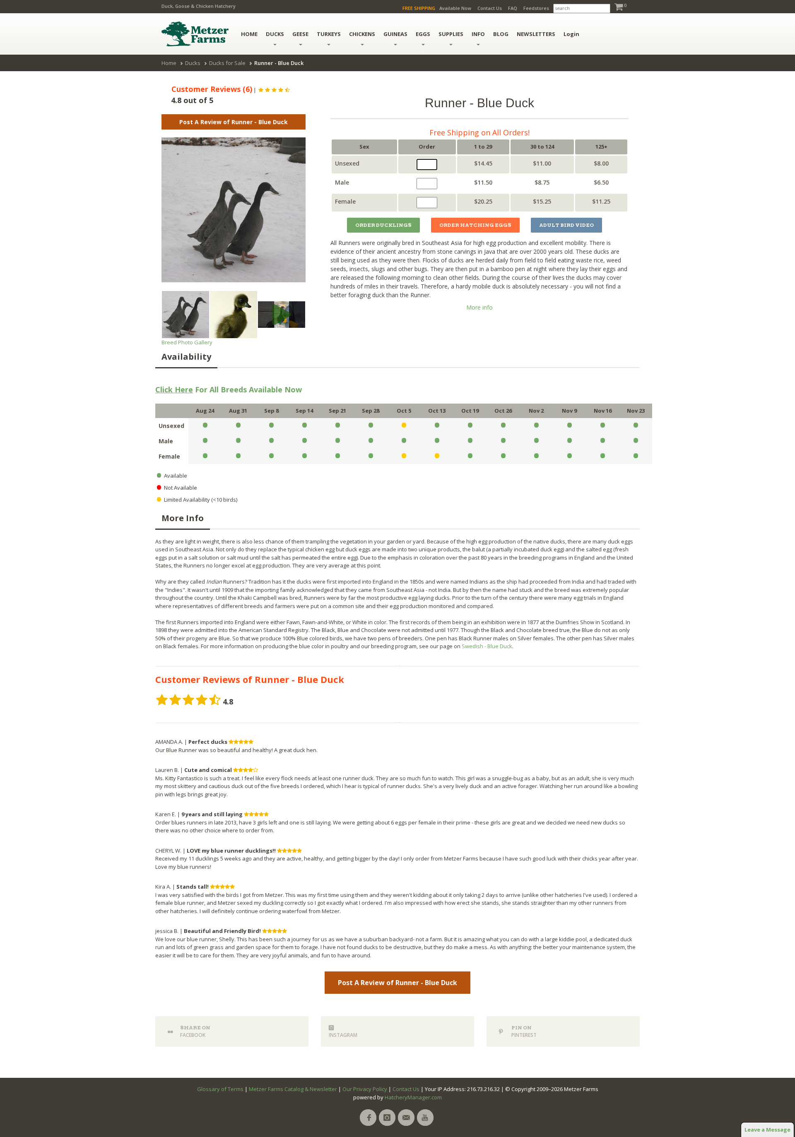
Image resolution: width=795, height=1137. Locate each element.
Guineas (395, 34)
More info (479, 307)
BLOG (500, 34)
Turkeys (329, 34)
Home (168, 63)
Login (571, 34)
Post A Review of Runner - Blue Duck (233, 122)
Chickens (362, 34)
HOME (249, 34)
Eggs (423, 34)
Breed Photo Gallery (186, 342)
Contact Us (489, 8)
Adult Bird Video (566, 225)
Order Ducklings (383, 225)
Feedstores (536, 8)
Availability (186, 356)
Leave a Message (767, 1129)
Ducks (275, 34)
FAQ (512, 8)
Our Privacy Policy (364, 1089)
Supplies (450, 34)
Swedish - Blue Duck (487, 646)
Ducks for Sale (227, 63)
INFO (478, 34)
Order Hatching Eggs (475, 225)
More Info (182, 518)
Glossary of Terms (220, 1089)
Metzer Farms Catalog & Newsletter (293, 1089)
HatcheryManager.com (413, 1097)
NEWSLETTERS (536, 34)
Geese (300, 34)
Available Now (455, 8)
